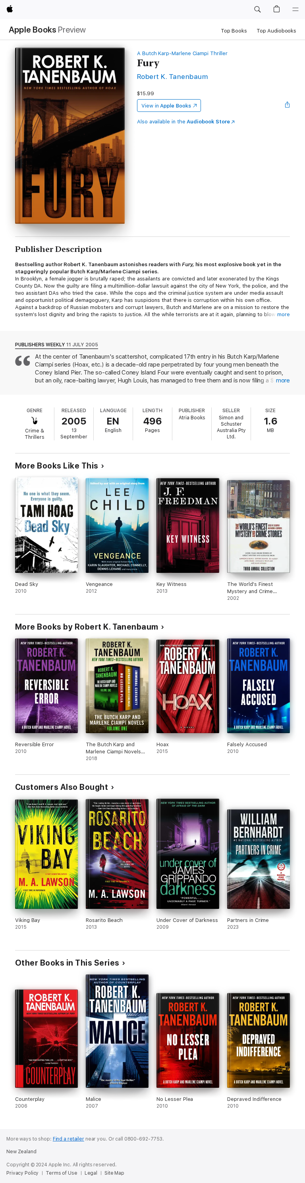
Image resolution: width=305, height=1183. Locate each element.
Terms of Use (61, 1173)
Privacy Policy (22, 1173)
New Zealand (21, 1151)
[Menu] (295, 9)
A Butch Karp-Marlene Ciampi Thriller (182, 53)
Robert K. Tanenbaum (172, 76)
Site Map (114, 1173)
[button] (257, 9)
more (283, 314)
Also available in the (183, 122)
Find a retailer (68, 1139)
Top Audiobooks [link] (276, 31)
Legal (91, 1173)
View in (166, 106)
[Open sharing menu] (287, 105)
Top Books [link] (234, 31)
